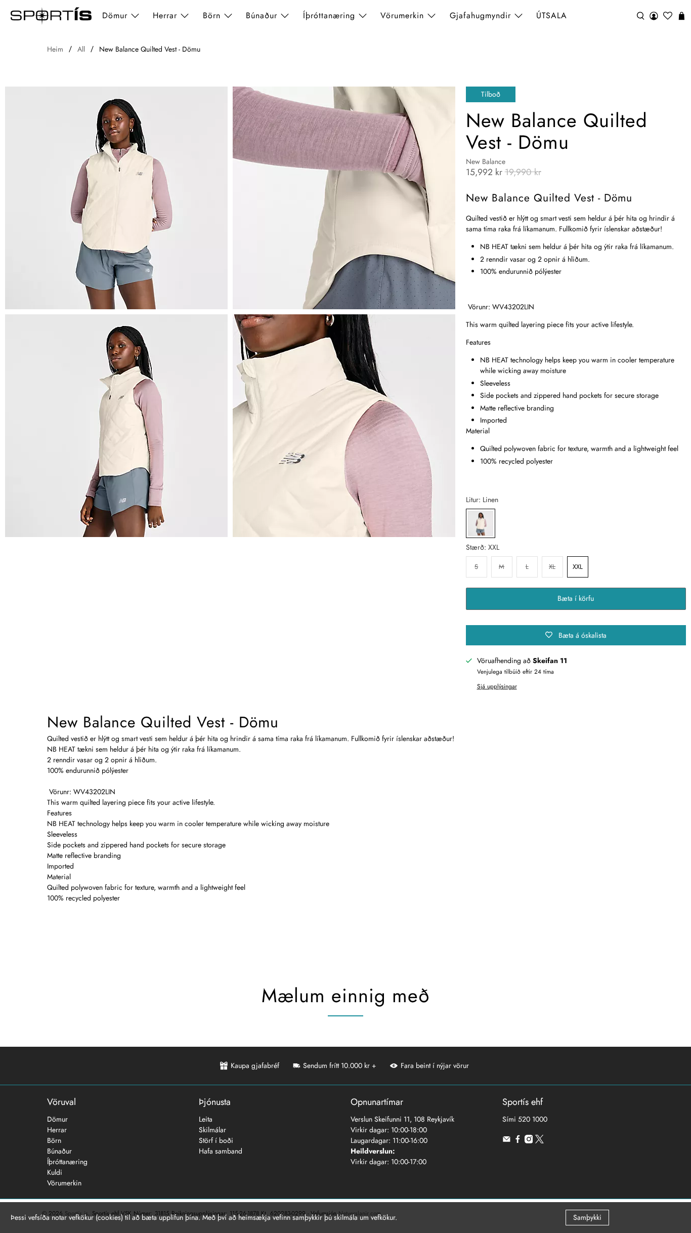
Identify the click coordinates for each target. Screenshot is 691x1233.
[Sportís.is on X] (539, 1141)
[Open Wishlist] (668, 16)
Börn (54, 1140)
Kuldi (54, 1172)
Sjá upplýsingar (497, 686)
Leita (205, 1119)
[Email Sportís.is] (506, 1141)
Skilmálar (212, 1130)
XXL (578, 566)
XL (552, 566)
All (81, 49)
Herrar (57, 1130)
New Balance (485, 161)
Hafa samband (220, 1151)
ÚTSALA (551, 15)
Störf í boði (216, 1140)
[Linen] (480, 523)
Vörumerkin (402, 15)
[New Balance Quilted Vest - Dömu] (116, 198)
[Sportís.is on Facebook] (517, 1141)
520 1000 (532, 1119)
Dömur (57, 1119)
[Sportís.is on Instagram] (529, 1141)
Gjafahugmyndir (480, 15)
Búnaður (59, 1151)
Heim (55, 49)
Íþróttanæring (329, 15)
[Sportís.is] (51, 16)
